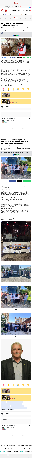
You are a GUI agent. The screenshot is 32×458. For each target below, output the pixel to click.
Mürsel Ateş (25, 183)
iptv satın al (7, 445)
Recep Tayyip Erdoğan (12, 205)
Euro (23, 10)
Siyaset (23, 14)
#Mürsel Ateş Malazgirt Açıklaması (22, 407)
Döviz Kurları (16, 448)
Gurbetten (18, 14)
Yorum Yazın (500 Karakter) (5, 110)
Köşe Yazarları (7, 7)
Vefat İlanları (13, 14)
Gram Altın (28, 10)
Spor (26, 14)
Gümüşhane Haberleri (4, 21)
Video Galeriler (14, 6)
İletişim (6, 448)
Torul (21, 451)
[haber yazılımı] (29, 457)
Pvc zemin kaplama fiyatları (27, 445)
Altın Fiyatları (21, 448)
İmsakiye (19, 6)
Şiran (12, 451)
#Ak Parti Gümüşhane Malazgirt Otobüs (7, 409)
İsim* (2, 107)
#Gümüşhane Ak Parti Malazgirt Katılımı (17, 405)
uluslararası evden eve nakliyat (18, 445)
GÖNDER (29, 118)
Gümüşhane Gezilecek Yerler (26, 451)
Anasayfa (3, 14)
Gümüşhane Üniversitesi (16, 451)
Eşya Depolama (12, 445)
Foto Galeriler (8, 6)
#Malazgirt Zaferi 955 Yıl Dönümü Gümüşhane (8, 407)
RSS (8, 454)
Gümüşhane (8, 14)
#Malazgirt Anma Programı (6, 405)
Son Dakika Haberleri (11, 448)
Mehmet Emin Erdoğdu (21, 194)
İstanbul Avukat (3, 445)
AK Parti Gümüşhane (10, 194)
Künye (3, 448)
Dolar (19, 10)
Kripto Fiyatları (26, 448)
